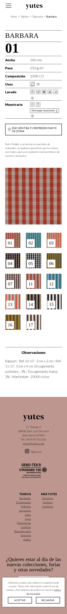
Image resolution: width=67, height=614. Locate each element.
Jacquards (25, 510)
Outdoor (26, 527)
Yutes (34, 6)
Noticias (48, 502)
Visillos (27, 539)
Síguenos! (36, 451)
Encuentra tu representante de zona (34, 129)
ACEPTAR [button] (19, 600)
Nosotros (47, 498)
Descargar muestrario (43, 110)
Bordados (25, 498)
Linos (28, 514)
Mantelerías (24, 523)
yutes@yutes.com (33, 443)
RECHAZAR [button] (47, 600)
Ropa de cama (22, 531)
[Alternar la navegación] (8, 6)
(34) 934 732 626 (35, 439)
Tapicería (37, 16)
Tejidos (25, 16)
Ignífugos (26, 506)
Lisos (28, 518)
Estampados (23, 502)
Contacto (47, 506)
